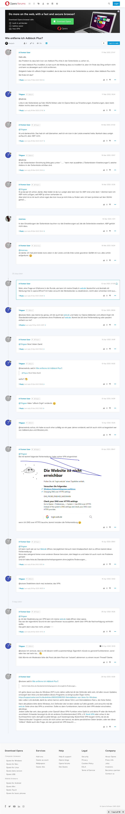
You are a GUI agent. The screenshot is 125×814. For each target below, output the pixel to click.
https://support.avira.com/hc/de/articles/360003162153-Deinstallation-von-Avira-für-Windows (58, 697)
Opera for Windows (14, 761)
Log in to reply (114, 43)
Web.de (43, 549)
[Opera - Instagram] (23, 806)
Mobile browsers (11, 779)
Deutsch (11, 43)
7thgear (22, 94)
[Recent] (34, 3)
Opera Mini (10, 786)
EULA (84, 767)
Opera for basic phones (16, 793)
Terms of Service (88, 770)
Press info (109, 760)
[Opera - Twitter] (9, 806)
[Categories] (29, 3)
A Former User (24, 52)
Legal (85, 750)
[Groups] (48, 3)
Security (85, 757)
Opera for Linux (12, 767)
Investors (109, 767)
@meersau (37, 245)
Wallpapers (40, 763)
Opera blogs (64, 760)
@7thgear (37, 125)
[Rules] (52, 3)
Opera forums (64, 763)
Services (40, 750)
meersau (22, 219)
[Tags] (38, 3)
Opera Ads (40, 767)
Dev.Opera (63, 767)
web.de (83, 288)
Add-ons (39, 757)
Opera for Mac (12, 764)
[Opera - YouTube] (14, 806)
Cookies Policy (87, 763)
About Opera (110, 757)
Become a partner (112, 770)
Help (61, 750)
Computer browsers (12, 756)
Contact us (109, 774)
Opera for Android (13, 783)
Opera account (42, 760)
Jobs (107, 763)
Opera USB (10, 774)
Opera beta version (14, 771)
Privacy (85, 760)
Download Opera (64, 21)
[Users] (43, 3)
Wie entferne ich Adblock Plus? (49, 368)
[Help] (57, 3)
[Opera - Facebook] (5, 806)
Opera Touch (11, 790)
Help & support (65, 757)
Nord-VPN (90, 714)
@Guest (30, 94)
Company (110, 750)
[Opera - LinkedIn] (19, 806)
